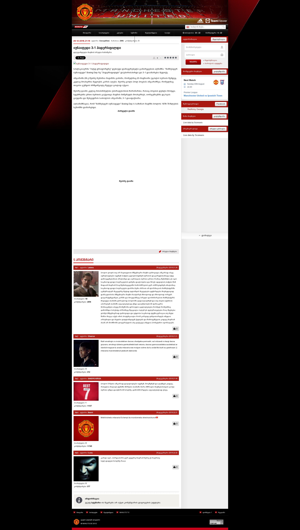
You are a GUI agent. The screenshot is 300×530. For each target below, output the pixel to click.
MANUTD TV (124, 512)
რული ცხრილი (217, 129)
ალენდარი (219, 71)
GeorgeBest (104, 41)
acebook (221, 104)
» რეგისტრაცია (210, 60)
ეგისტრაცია (218, 39)
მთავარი (80, 512)
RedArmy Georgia (196, 109)
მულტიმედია (108, 512)
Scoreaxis (198, 122)
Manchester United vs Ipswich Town (203, 95)
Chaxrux (91, 336)
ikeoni (90, 412)
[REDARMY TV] (81, 26)
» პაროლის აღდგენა (212, 63)
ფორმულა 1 (207, 512)
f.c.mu (90, 453)
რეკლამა (221, 512)
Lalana (91, 268)
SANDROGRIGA (94, 379)
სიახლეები (93, 512)
